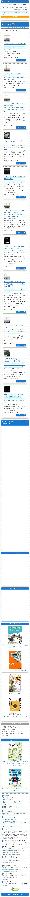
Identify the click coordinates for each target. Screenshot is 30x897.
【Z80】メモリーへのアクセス (15, 44)
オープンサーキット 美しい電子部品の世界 (15, 670)
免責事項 (21, 7)
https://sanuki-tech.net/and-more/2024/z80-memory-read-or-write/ (14, 47)
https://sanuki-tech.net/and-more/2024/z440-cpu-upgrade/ (14, 147)
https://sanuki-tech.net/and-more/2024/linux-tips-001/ (14, 400)
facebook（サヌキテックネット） (13, 821)
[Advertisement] (15, 488)
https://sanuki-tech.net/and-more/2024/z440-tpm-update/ (14, 109)
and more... (7, 735)
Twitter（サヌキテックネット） (12, 826)
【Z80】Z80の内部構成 (12, 74)
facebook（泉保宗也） (10, 819)
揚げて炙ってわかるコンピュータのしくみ (15, 716)
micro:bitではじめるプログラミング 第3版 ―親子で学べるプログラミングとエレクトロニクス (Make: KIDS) (15, 763)
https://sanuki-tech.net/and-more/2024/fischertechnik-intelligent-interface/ (14, 365)
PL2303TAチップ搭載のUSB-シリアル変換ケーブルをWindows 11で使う (14, 284)
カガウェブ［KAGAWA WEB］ (8, 848)
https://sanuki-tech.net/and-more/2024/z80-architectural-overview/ (14, 77)
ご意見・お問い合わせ (9, 7)
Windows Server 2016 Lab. (13, 733)
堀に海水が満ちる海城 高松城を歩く (12, 854)
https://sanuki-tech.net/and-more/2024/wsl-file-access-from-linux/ (14, 252)
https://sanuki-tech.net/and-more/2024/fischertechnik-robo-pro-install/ (14, 331)
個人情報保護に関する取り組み (10, 871)
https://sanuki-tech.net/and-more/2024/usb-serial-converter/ (14, 290)
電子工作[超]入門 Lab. (10, 727)
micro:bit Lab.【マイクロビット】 (14, 731)
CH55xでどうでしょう (15, 693)
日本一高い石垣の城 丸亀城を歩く (11, 852)
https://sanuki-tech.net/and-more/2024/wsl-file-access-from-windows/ (14, 216)
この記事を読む (20, 60)
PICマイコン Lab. (8, 729)
